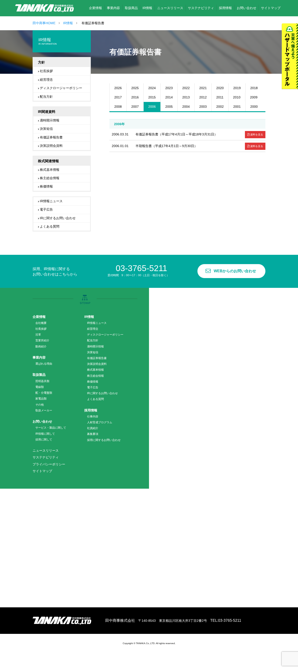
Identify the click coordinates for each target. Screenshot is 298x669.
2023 (169, 88)
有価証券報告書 (51, 137)
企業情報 (39, 317)
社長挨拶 (46, 71)
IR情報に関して (45, 433)
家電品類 (41, 398)
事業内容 (39, 357)
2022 (186, 88)
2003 (203, 106)
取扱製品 (39, 375)
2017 (118, 97)
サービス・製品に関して (50, 427)
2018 (254, 88)
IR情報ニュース (51, 201)
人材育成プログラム (99, 422)
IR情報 (68, 23)
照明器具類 (42, 381)
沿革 (38, 334)
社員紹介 (92, 428)
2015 (152, 97)
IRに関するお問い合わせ (58, 218)
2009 (253, 97)
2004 (186, 106)
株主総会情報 (49, 178)
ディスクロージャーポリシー (61, 88)
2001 (237, 106)
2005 (169, 106)
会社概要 (41, 323)
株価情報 (46, 186)
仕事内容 (92, 416)
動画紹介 (41, 346)
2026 (118, 88)
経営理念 (46, 79)
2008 (118, 106)
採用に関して (43, 439)
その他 (39, 404)
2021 (203, 88)
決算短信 (46, 129)
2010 (236, 97)
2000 (254, 106)
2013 (186, 97)
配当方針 (46, 96)
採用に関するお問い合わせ (104, 440)
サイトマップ (42, 471)
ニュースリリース (46, 450)
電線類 (39, 387)
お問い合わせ (42, 421)
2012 (203, 97)
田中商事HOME (44, 23)
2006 (152, 106)
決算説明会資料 (51, 146)
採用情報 (90, 410)
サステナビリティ (46, 457)
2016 (135, 97)
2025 (135, 88)
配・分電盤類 (43, 392)
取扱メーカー (43, 410)
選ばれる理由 (43, 363)
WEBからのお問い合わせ (235, 271)
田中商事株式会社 (44, 8)
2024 (152, 88)
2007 (135, 106)
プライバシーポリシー (49, 464)
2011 (220, 97)
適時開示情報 (49, 120)
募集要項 (92, 434)
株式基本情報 (49, 169)
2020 (220, 88)
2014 (169, 97)
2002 (220, 106)
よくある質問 (49, 226)
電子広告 (46, 209)
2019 (237, 88)
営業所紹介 (42, 340)
